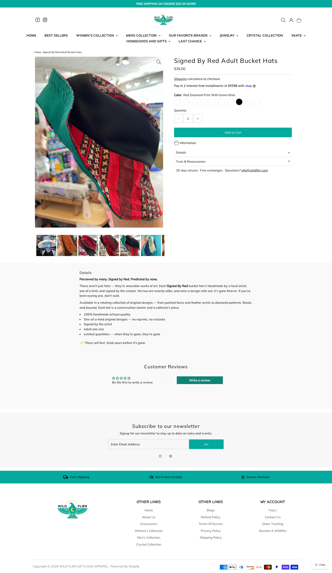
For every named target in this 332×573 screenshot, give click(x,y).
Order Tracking (272, 524)
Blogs (211, 510)
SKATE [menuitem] (297, 35)
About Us (148, 517)
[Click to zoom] (159, 61)
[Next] (50, 63)
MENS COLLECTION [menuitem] (142, 35)
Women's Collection (149, 531)
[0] (297, 19)
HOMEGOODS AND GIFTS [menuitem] (147, 41)
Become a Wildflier (273, 531)
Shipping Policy (211, 537)
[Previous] (41, 63)
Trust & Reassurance (191, 161)
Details (181, 152)
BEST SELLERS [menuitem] (56, 35)
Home (37, 52)
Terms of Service (211, 524)
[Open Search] (283, 20)
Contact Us (273, 517)
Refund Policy (210, 517)
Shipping (180, 79)
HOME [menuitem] (31, 35)
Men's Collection (148, 537)
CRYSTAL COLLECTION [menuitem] (265, 35)
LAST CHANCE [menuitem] (191, 41)
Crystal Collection (148, 544)
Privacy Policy (211, 531)
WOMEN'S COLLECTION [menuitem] (95, 35)
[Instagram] (45, 19)
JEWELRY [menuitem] (227, 35)
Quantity (180, 110)
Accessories (148, 524)
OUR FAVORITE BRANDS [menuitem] (189, 35)
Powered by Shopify (124, 566)
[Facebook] (37, 19)
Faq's (273, 510)
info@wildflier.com (254, 170)
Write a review (199, 380)
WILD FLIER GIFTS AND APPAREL (83, 566)
